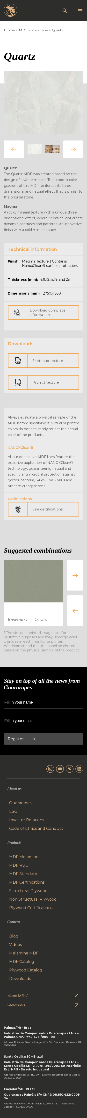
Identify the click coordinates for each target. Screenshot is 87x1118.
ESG (13, 811)
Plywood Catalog (25, 970)
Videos (15, 944)
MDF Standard (23, 873)
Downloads (20, 978)
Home (9, 30)
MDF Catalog (21, 961)
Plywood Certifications (30, 907)
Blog (13, 936)
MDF (23, 30)
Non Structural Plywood (33, 899)
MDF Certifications (26, 882)
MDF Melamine (23, 857)
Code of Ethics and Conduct (36, 828)
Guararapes (20, 803)
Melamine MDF (23, 953)
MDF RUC (18, 865)
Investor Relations (26, 820)
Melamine (39, 30)
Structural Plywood (28, 890)
